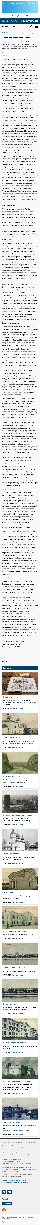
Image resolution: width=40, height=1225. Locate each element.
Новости (5, 26)
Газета (14, 26)
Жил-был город (18, 33)
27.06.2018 (5, 33)
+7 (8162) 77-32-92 (21, 1161)
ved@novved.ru (27, 1163)
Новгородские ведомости (11, 1171)
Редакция (5, 1222)
